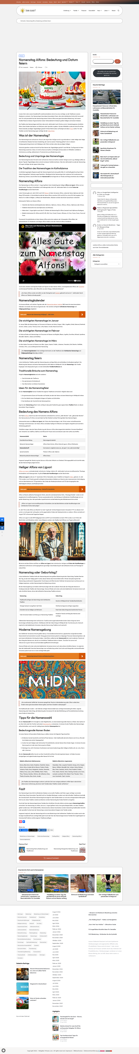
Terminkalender (104, 247)
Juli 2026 (55, 915)
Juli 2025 (55, 949)
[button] (3, 1050)
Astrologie (20, 914)
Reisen (56, 890)
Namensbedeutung (34, 929)
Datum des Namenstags (43, 836)
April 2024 (55, 992)
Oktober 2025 (56, 940)
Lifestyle (82, 890)
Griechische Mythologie (23, 920)
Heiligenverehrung (22, 923)
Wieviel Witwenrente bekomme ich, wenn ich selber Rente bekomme (40, 971)
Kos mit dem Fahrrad (22, 1016)
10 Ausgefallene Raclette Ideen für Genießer (102, 929)
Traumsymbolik (21, 954)
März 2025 (55, 960)
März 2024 (55, 995)
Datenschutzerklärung (90, 1051)
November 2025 (57, 937)
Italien (71, 477)
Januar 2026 (56, 932)
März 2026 (55, 926)
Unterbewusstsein (32, 954)
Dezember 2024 (57, 969)
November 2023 (57, 1006)
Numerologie (34, 936)
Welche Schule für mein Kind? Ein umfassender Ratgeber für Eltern (70, 1027)
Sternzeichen (43, 942)
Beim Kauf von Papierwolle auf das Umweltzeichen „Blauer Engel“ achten (109, 159)
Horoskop (39, 923)
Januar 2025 (56, 966)
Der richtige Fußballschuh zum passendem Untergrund (109, 141)
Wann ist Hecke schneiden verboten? (38, 999)
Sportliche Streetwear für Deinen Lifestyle (108, 149)
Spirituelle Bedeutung (32, 942)
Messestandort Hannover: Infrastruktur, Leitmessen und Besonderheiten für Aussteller (105, 108)
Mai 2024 (55, 989)
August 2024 (56, 980)
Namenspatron (47, 724)
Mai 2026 (55, 920)
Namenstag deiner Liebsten (54, 304)
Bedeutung (28, 914)
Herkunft (32, 923)
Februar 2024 (56, 997)
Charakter (81, 286)
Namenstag (43, 932)
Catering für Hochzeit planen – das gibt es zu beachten (109, 166)
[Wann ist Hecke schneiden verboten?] (22, 1003)
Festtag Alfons (55, 836)
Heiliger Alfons (65, 836)
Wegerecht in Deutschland (38, 984)
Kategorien (96, 261)
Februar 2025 (56, 963)
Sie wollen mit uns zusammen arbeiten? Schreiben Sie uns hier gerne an (107, 73)
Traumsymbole (36, 951)
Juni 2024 (55, 986)
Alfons (27, 415)
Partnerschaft (43, 936)
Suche (95, 54)
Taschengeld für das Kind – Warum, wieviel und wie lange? (71, 1017)
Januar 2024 (56, 1000)
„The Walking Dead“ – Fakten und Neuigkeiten (102, 919)
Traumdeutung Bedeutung (24, 951)
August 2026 (56, 912)
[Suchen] (117, 61)
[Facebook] (2, 519)
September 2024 (57, 977)
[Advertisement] (69, 35)
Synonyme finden (22, 948)
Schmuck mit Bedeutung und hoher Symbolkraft (109, 132)
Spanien (57, 293)
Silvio (98, 192)
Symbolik (36, 945)
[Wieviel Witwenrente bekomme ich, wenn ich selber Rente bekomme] (22, 974)
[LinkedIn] (2, 528)
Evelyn (99, 225)
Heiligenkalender (36, 920)
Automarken (110, 245)
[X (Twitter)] (2, 524)
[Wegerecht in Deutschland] (22, 989)
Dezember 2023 (57, 1003)
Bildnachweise (78, 1051)
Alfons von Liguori (24, 471)
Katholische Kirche (34, 926)
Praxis (71, 128)
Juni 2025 (55, 952)
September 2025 (57, 943)
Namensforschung (22, 932)
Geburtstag (51, 131)
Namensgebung (33, 932)
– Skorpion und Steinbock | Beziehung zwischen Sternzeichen (102, 914)
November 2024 (57, 972)
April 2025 (55, 957)
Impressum (69, 1051)
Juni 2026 (55, 917)
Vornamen (20, 958)
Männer (46, 193)
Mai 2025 (55, 955)
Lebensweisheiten (22, 929)
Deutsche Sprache (22, 917)
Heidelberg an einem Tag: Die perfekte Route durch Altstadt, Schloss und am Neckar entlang (110, 125)
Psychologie (20, 942)
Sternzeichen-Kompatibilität (24, 945)
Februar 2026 (56, 929)
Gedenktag (42, 917)
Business (30, 890)
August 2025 (56, 946)
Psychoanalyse (37, 939)
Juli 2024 (55, 983)
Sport (108, 890)
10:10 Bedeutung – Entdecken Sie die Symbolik (102, 934)
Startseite (23, 21)
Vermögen (42, 954)
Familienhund (33, 917)
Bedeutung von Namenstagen (27, 836)
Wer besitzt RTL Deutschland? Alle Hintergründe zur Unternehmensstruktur (109, 176)
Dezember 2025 (57, 935)
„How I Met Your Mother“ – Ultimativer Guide (102, 924)
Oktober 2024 (56, 975)
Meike (99, 208)
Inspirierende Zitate (22, 926)
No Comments (24, 67)
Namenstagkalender (25, 839)
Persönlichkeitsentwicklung (24, 939)
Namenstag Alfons (76, 836)
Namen (21, 56)
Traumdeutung (32, 948)
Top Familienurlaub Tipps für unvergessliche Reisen (69, 1036)
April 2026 (55, 923)
